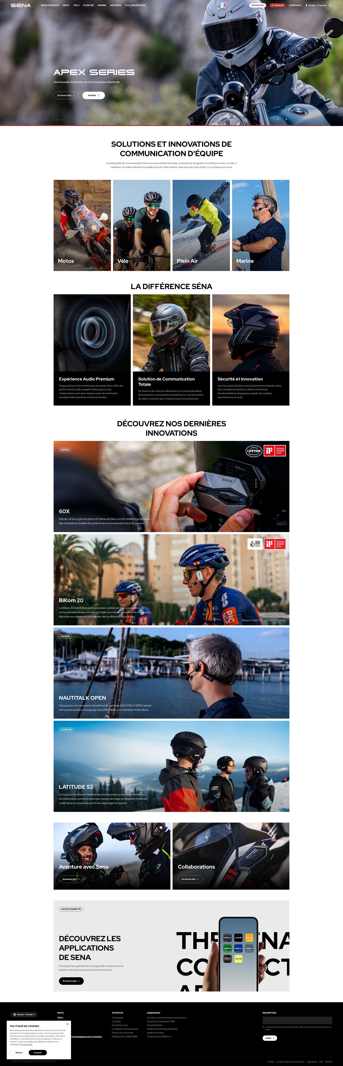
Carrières (116, 1021)
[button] (278, 119)
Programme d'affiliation (158, 1036)
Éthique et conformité (122, 1033)
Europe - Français (25, 1014)
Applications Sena (155, 1033)
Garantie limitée (154, 1025)
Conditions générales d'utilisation (290, 1062)
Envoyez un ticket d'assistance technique (166, 1018)
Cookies (270, 1062)
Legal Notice (312, 1062)
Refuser (19, 1052)
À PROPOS (117, 1013)
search (330, 5)
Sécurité (328, 1062)
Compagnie (117, 1018)
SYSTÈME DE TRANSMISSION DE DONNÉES (79, 1037)
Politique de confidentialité (124, 1036)
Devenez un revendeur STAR (161, 1021)
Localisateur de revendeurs (125, 1029)
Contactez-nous (120, 1025)
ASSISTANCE (153, 1013)
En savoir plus (26, 1044)
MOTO (60, 1013)
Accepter (38, 1052)
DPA (321, 1062)
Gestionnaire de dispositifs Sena (162, 1029)
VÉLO (60, 1018)
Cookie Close (67, 1024)
